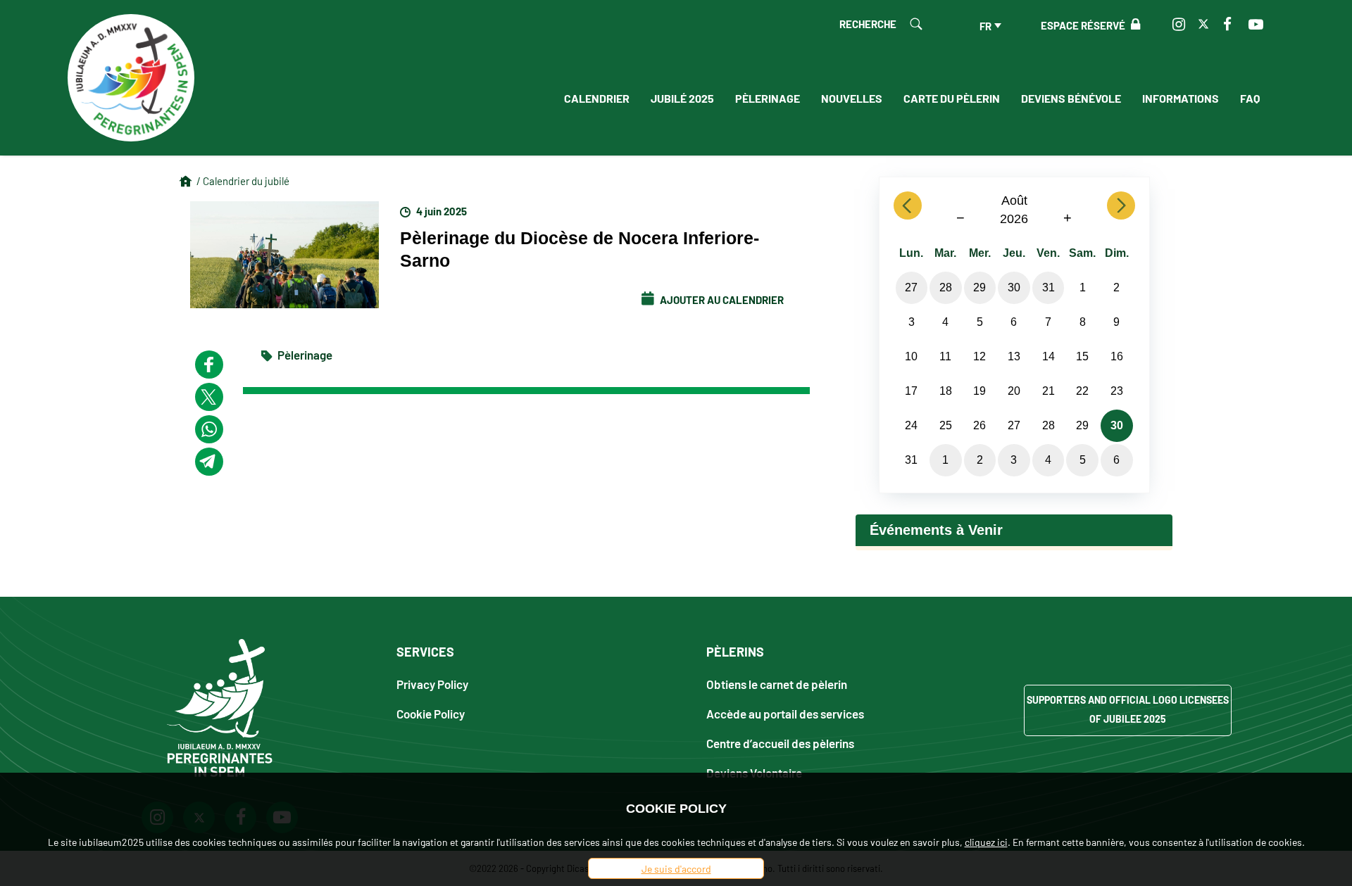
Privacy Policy (432, 684)
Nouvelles (851, 98)
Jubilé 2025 (682, 98)
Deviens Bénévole (1071, 98)
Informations (1180, 98)
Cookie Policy (430, 713)
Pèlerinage (767, 98)
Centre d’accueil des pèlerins (780, 743)
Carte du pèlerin (951, 98)
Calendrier (597, 98)
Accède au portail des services (785, 713)
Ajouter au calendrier (721, 299)
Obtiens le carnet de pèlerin (776, 684)
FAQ (1250, 98)
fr (985, 25)
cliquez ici (986, 841)
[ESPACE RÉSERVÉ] (1132, 24)
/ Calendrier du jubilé (242, 180)
